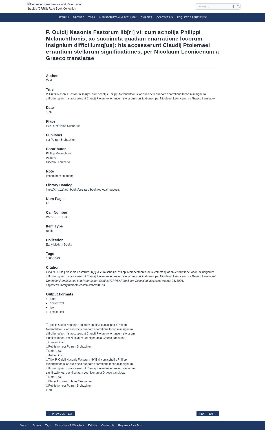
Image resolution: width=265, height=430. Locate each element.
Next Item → (207, 413)
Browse (78, 17)
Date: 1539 (55, 350)
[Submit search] (238, 6)
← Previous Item (60, 413)
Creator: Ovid (56, 342)
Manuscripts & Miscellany (117, 17)
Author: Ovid (56, 355)
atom (53, 298)
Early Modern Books (59, 244)
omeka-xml (57, 311)
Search (63, 17)
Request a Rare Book (192, 17)
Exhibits (146, 17)
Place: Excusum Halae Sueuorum (70, 381)
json (52, 307)
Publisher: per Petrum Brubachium (70, 346)
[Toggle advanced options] (233, 6)
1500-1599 (53, 258)
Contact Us (164, 17)
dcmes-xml (57, 303)
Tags (91, 17)
